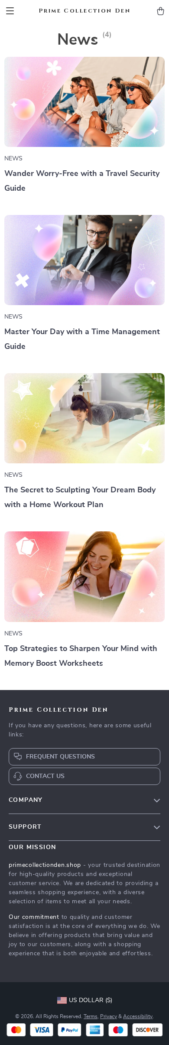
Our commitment (34, 917)
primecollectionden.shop (45, 865)
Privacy (108, 1016)
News (13, 159)
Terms (91, 1016)
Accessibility (138, 1016)
